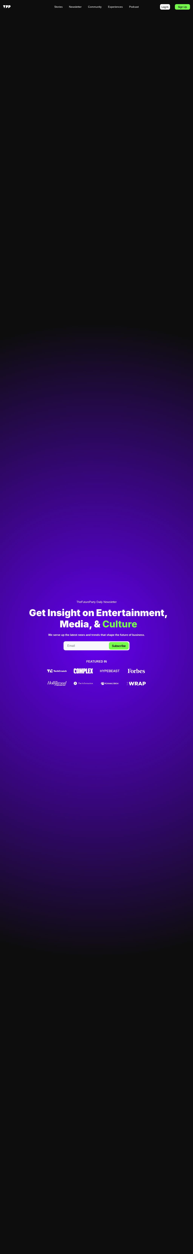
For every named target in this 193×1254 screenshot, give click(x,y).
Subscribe (119, 646)
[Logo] (7, 7)
